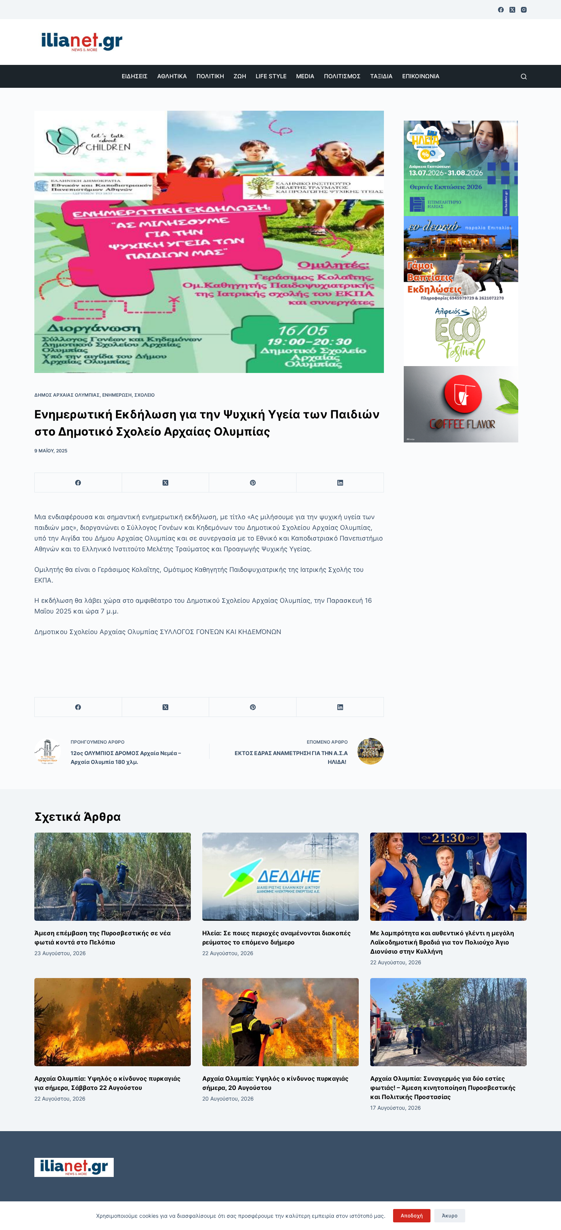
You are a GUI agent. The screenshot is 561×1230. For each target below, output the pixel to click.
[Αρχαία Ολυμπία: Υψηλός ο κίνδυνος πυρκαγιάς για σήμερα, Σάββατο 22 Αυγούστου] (112, 1022)
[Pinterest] (253, 482)
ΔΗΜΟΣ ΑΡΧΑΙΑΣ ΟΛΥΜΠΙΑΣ (67, 395)
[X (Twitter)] (512, 10)
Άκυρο (450, 1215)
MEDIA (305, 76)
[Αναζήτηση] (524, 76)
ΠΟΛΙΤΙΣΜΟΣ (342, 76)
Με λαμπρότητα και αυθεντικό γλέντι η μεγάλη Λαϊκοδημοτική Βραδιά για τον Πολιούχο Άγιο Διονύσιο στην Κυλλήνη (442, 942)
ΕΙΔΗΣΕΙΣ (135, 76)
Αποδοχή (412, 1215)
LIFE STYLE (271, 76)
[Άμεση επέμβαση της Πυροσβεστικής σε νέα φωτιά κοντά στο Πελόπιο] (112, 877)
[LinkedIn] (340, 482)
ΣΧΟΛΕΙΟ (144, 395)
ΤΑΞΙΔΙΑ (381, 76)
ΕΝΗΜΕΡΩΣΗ (117, 395)
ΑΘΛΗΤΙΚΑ (172, 76)
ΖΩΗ (240, 76)
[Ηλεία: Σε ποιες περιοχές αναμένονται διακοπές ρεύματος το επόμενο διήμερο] (280, 877)
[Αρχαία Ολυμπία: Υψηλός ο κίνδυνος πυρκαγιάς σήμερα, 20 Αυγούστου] (280, 1022)
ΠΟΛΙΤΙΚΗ (210, 76)
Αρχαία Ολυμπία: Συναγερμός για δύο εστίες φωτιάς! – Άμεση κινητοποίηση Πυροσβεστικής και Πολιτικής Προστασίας (443, 1088)
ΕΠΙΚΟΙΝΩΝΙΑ (421, 76)
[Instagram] (524, 10)
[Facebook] (501, 10)
